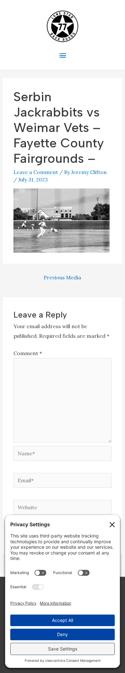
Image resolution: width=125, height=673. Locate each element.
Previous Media (62, 277)
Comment (27, 353)
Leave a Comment (35, 172)
